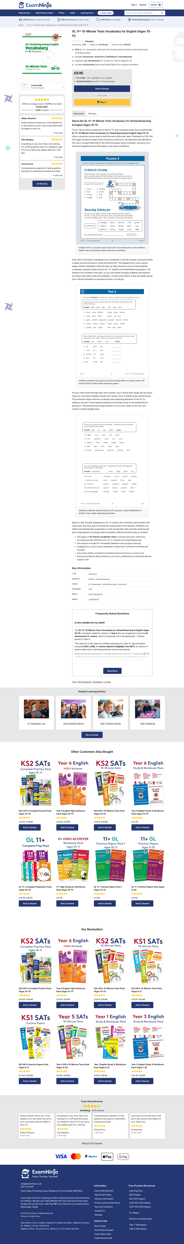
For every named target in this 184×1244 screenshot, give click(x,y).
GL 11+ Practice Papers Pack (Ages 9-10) (147, 888)
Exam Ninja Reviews (104, 1190)
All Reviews (42, 183)
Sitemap (98, 1214)
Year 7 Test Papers (137, 1224)
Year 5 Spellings (147, 723)
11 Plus (61, 13)
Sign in (134, 5)
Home (21, 25)
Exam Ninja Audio (103, 1234)
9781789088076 (84, 682)
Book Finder (100, 1226)
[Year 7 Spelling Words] (110, 709)
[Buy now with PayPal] (102, 102)
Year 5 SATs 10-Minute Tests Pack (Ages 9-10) (72, 1066)
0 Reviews (89, 41)
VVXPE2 (107, 682)
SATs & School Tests (44, 13)
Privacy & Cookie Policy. (30, 1216)
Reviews (92, 113)
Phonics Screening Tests (140, 1218)
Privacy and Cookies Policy (107, 1202)
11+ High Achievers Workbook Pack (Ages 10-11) (70, 888)
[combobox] (144, 12)
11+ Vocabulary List (36, 723)
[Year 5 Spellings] (147, 709)
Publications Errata (103, 1238)
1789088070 (97, 682)
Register (143, 5)
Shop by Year (24, 13)
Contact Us (100, 1210)
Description (78, 113)
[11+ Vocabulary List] (36, 709)
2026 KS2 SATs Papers (140, 1202)
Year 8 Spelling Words (73, 723)
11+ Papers (134, 1212)
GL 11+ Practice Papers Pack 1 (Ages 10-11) (108, 888)
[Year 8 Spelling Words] (73, 709)
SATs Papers (135, 1194)
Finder (107, 13)
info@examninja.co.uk (31, 1183)
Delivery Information (104, 1198)
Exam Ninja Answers (104, 1230)
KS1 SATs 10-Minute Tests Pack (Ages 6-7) (146, 990)
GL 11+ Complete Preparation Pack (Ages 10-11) (35, 888)
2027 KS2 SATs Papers (140, 1206)
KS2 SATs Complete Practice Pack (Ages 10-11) (35, 812)
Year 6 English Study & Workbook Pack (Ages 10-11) (147, 812)
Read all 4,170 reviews (92, 1143)
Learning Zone (87, 13)
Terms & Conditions (104, 1206)
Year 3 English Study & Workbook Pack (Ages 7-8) (147, 1066)
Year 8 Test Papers (138, 1228)
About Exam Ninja (103, 1194)
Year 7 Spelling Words (110, 723)
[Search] (162, 13)
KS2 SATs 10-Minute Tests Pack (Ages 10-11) (109, 812)
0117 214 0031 (27, 1186)
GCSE (72, 13)
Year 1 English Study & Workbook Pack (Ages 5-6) (110, 1066)
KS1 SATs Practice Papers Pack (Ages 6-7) (33, 1066)
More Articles (92, 735)
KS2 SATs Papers (137, 1198)
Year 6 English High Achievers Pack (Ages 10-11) (70, 812)
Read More (112, 671)
